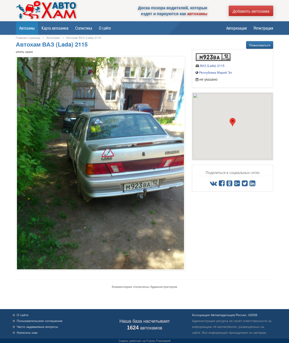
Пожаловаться (259, 45)
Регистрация (263, 28)
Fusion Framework (159, 340)
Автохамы (27, 28)
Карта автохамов (55, 28)
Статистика (83, 28)
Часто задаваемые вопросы (37, 326)
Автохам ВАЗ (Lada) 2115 (83, 37)
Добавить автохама (251, 11)
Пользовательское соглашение (40, 320)
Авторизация (236, 28)
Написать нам (27, 332)
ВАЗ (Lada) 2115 (212, 65)
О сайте (105, 28)
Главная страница (28, 37)
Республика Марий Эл (215, 72)
